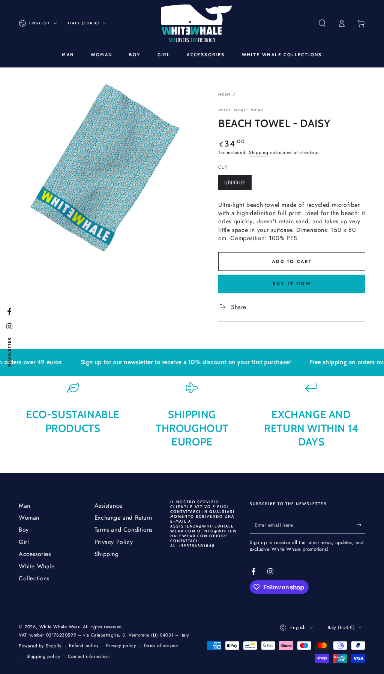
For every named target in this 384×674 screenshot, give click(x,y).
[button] (322, 23)
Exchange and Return (123, 517)
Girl (24, 542)
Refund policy (83, 646)
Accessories (35, 554)
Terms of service (161, 646)
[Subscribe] (361, 525)
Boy (24, 529)
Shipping (258, 152)
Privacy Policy (113, 542)
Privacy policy (121, 646)
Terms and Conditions (123, 529)
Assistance (108, 505)
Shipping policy (43, 656)
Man (24, 505)
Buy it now (292, 283)
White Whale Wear (241, 110)
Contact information (89, 656)
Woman (29, 517)
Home (224, 94)
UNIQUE (238, 184)
